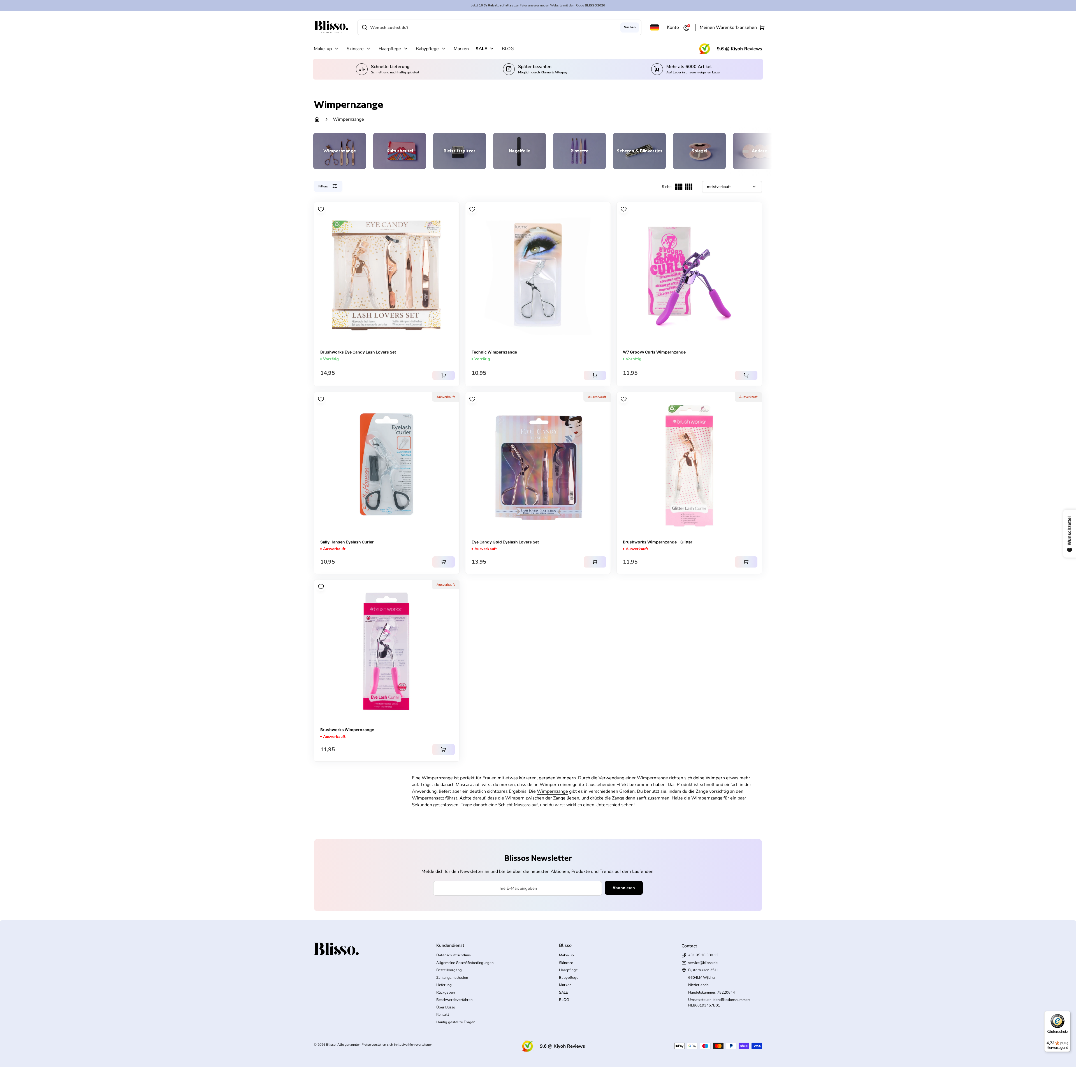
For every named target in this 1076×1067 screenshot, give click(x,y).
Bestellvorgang (449, 970)
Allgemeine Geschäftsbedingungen (464, 962)
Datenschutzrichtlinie (453, 955)
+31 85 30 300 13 (703, 955)
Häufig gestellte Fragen (455, 1022)
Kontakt (442, 1014)
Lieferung (444, 984)
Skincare (355, 49)
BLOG (508, 49)
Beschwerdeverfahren (454, 999)
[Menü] (1067, 1014)
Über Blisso (445, 1007)
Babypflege (427, 49)
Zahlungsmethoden (452, 977)
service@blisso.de (703, 962)
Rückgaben (445, 992)
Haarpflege (390, 49)
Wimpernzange (552, 791)
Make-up (323, 49)
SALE (481, 49)
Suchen (630, 27)
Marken (461, 49)
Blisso (331, 1044)
